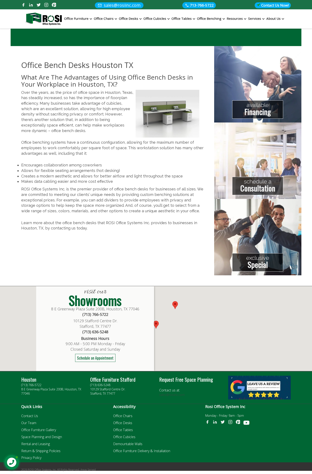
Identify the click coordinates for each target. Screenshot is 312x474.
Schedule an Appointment (95, 358)
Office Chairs (104, 18)
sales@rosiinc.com (172, 395)
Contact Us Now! (274, 5)
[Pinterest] (54, 5)
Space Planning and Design (41, 437)
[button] (175, 305)
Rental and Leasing (35, 444)
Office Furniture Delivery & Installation (141, 451)
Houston (28, 379)
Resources (235, 18)
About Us (273, 18)
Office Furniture (76, 18)
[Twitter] (39, 5)
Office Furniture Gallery (38, 430)
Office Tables (181, 18)
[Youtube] (246, 423)
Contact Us (29, 416)
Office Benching (209, 18)
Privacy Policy (31, 457)
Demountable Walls (127, 444)
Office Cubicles (154, 18)
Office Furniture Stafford (112, 379)
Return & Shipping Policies (40, 451)
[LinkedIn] (31, 5)
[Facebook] (23, 5)
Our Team (28, 423)
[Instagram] (46, 5)
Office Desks (128, 18)
